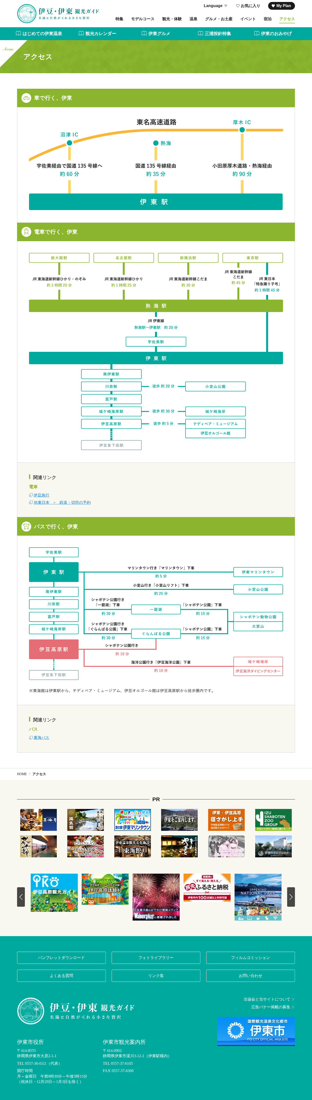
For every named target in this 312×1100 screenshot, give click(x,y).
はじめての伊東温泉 (42, 33)
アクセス (287, 19)
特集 (119, 19)
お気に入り (250, 6)
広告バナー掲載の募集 (270, 1007)
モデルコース (143, 19)
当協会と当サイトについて (267, 999)
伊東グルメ (159, 33)
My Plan (283, 6)
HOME (22, 774)
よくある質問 (61, 976)
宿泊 (268, 19)
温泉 (193, 19)
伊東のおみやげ (276, 33)
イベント (248, 19)
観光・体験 (172, 19)
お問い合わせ (250, 976)
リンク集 (156, 976)
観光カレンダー (101, 33)
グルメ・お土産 (219, 19)
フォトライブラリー (156, 958)
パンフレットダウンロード (61, 958)
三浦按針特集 (218, 33)
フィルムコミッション (250, 958)
